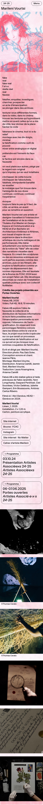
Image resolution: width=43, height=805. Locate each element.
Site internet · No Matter (16, 437)
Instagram (8, 432)
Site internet (9, 421)
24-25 (6, 3)
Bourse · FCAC (11, 426)
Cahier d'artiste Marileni (15, 443)
